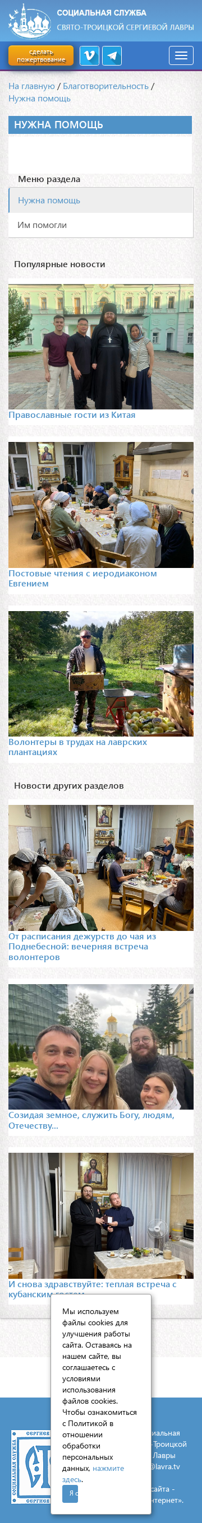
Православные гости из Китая (72, 414)
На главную (31, 85)
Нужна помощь (39, 98)
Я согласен (74, 1493)
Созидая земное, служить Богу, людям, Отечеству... (91, 1119)
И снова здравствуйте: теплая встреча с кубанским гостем (92, 1289)
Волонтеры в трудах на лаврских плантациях (77, 746)
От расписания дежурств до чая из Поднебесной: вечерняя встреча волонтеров (82, 946)
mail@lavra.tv (157, 1466)
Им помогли (42, 224)
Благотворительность (106, 85)
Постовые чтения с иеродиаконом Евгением (82, 578)
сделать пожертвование (41, 55)
